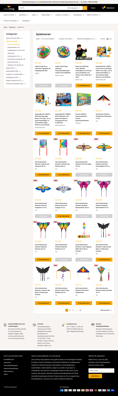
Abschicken (95, 376)
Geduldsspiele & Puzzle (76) (16, 50)
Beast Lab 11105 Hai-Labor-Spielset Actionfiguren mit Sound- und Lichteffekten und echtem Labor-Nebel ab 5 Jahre (84, 72)
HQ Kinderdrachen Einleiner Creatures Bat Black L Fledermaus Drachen (103, 248)
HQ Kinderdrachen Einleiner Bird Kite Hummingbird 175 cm (103, 164)
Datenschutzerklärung (11, 368)
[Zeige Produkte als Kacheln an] (107, 39)
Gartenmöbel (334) (12, 71)
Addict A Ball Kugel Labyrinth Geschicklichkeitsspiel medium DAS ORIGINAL (63, 70)
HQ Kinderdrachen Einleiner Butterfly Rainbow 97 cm (61, 247)
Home (5, 27)
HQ (97, 121)
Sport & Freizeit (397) (13, 38)
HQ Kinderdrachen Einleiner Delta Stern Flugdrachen (82, 290)
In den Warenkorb (84, 85)
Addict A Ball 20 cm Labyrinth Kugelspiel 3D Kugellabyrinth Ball (42, 68)
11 (80, 310)
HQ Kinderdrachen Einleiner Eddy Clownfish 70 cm (104, 290)
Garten (34, 15)
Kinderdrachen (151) (13, 56)
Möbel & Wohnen (92, 15)
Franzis (78, 123)
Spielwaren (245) (12, 41)
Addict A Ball (59, 75)
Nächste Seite (105, 310)
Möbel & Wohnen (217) (14, 80)
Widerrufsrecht (8, 371)
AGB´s (6, 374)
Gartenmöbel (45, 15)
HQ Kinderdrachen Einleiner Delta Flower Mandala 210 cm (62, 290)
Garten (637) (10, 68)
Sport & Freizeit (9, 15)
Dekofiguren (78, 15)
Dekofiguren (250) (12, 77)
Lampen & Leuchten (61, 15)
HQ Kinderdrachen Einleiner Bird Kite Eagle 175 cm (83, 164)
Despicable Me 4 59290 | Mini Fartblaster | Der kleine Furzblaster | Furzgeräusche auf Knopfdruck (63, 118)
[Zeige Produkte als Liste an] (110, 39)
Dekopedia (26, 21)
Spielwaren (23, 15)
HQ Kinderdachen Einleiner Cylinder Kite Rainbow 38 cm (62, 164)
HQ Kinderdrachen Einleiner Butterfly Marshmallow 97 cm (102, 205)
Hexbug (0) (10, 53)
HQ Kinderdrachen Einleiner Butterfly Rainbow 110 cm (41, 247)
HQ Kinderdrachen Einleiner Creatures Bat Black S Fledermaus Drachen (42, 291)
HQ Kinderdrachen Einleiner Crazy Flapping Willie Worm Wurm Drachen (83, 248)
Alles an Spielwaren (13, 44)
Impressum (7, 362)
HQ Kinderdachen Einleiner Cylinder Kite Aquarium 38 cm (42, 164)
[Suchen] (85, 8)
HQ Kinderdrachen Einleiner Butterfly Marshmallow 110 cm (82, 205)
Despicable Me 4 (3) (13, 47)
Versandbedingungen (11, 365)
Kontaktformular (9, 359)
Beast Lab (79, 79)
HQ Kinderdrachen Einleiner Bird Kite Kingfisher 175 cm (41, 205)
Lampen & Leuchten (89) (14, 74)
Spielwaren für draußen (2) (15, 65)
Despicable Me (101, 79)
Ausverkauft (43, 85)
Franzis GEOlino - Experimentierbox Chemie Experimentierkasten (82, 117)
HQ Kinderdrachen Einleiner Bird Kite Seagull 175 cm (61, 205)
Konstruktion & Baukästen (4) (16, 59)
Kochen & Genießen (10, 21)
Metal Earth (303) (12, 62)
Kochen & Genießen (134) (15, 83)
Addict (37, 73)
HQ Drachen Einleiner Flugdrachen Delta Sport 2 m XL (104, 116)
